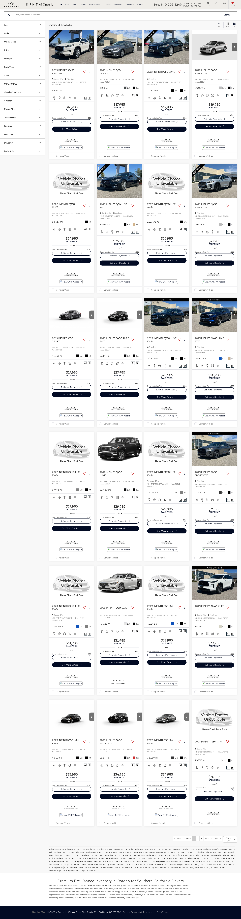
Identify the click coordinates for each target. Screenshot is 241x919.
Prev (188, 838)
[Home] (61, 4)
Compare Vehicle (63, 156)
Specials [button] (82, 4)
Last (217, 838)
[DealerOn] (38, 912)
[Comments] (85, 98)
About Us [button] (118, 4)
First (178, 838)
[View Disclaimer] (75, 98)
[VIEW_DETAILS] (71, 181)
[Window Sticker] (89, 98)
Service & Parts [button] (95, 4)
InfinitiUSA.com (162, 912)
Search (227, 15)
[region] (71, 118)
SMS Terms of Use (146, 912)
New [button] (67, 4)
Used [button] (74, 4)
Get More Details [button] (70, 129)
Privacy (139, 4)
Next (208, 838)
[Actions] (89, 72)
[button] (91, 47)
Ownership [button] (129, 4)
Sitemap (126, 912)
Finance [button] (108, 4)
